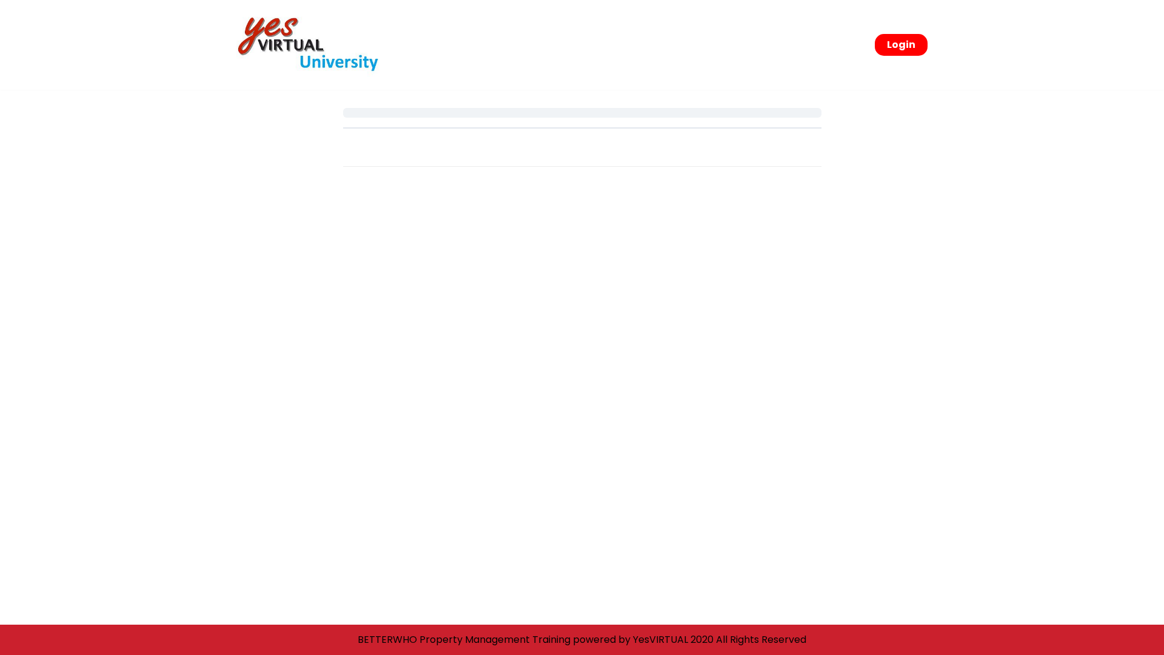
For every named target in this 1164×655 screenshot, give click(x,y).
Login (901, 45)
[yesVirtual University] (312, 45)
